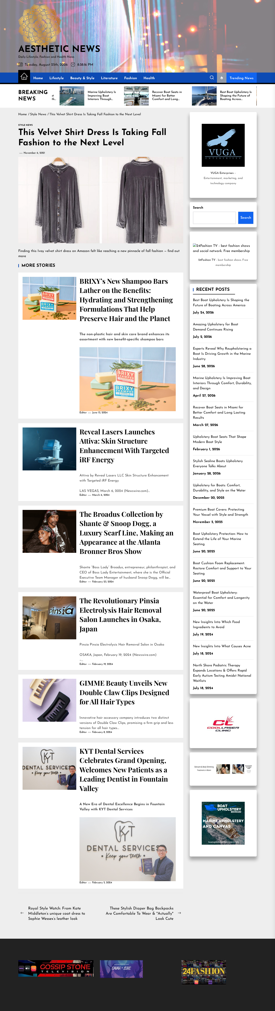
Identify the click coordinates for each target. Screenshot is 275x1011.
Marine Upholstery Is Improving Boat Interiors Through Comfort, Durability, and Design (222, 383)
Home (38, 78)
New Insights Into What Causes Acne (222, 646)
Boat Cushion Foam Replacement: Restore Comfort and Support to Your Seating (222, 568)
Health (149, 78)
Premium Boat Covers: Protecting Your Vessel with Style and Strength (220, 512)
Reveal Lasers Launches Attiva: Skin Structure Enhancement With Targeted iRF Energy (124, 445)
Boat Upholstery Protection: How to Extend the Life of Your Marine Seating (220, 539)
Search (198, 207)
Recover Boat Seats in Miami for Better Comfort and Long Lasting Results (219, 413)
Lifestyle (56, 78)
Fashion (130, 78)
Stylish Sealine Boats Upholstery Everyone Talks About (218, 463)
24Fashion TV (206, 260)
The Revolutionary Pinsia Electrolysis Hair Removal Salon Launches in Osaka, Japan (120, 614)
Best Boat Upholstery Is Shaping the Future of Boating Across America (221, 303)
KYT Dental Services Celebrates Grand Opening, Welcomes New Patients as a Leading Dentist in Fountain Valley (123, 769)
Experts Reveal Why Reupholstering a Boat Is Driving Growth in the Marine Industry (222, 354)
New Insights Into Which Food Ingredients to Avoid (216, 624)
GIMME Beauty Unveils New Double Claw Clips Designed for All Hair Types (124, 692)
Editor (83, 412)
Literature (109, 78)
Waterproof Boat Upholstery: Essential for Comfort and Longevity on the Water (221, 598)
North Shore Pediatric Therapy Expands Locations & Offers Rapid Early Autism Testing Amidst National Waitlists (222, 673)
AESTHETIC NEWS (59, 49)
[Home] (24, 76)
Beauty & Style (82, 78)
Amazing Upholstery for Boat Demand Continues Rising (215, 327)
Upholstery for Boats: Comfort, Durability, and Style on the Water (219, 488)
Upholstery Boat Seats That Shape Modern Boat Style (219, 439)
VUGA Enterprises (222, 173)
